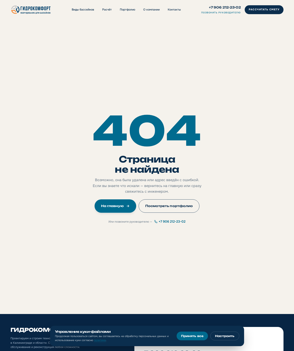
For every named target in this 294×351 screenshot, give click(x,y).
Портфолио (127, 9)
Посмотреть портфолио (169, 206)
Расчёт (107, 9)
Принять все (192, 336)
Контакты (174, 9)
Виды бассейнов (83, 9)
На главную (112, 206)
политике (100, 340)
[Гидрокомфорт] (31, 9)
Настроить (225, 336)
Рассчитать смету (264, 9)
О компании (151, 9)
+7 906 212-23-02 (225, 7)
